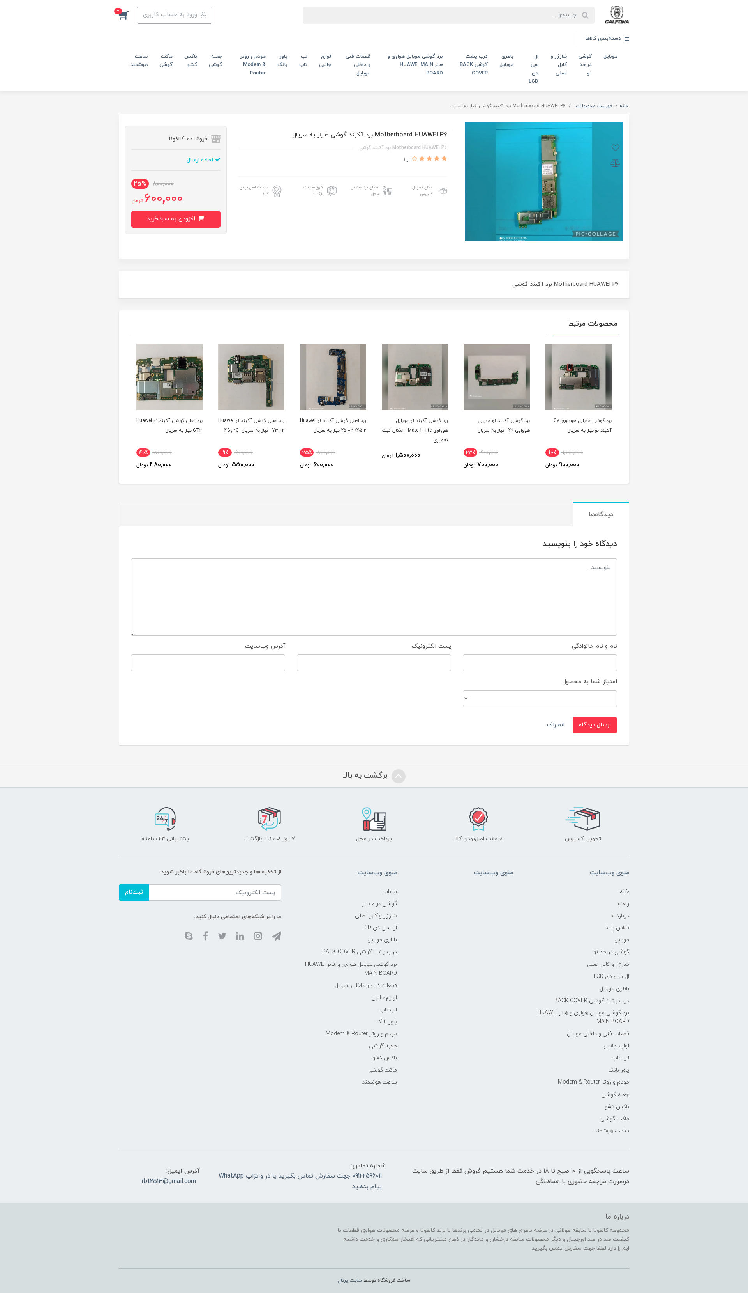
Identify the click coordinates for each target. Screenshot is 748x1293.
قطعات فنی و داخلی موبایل (358, 65)
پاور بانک (282, 60)
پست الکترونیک (431, 646)
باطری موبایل (506, 60)
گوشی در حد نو (585, 65)
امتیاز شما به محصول (590, 682)
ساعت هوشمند (139, 60)
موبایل (610, 56)
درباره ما (619, 915)
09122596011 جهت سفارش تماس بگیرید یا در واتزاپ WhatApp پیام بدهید (300, 1181)
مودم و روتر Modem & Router (253, 65)
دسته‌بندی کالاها (604, 38)
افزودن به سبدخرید (172, 219)
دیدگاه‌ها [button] (601, 514)
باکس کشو (190, 60)
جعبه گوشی (215, 60)
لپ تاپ (303, 60)
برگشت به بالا (366, 775)
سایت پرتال (350, 1280)
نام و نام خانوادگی (594, 646)
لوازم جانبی (325, 60)
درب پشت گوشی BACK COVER (474, 65)
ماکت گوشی (166, 60)
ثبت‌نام (134, 892)
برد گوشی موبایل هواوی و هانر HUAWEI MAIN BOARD (415, 65)
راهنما (623, 903)
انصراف (556, 725)
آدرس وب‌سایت (265, 646)
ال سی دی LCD (533, 69)
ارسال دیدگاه (595, 725)
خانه (624, 891)
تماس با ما (617, 928)
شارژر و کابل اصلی (559, 65)
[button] (128, 15)
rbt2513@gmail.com (169, 1181)
